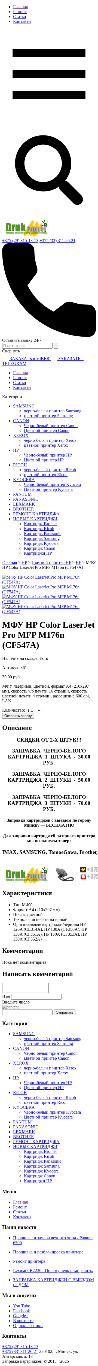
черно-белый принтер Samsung (52, 411)
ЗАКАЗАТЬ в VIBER (30, 358)
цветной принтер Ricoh (46, 474)
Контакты (22, 21)
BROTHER (23, 509)
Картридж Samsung (42, 538)
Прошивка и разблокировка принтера (48, 1252)
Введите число (16, 1002)
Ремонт (20, 11)
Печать (19, 914)
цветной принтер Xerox (46, 445)
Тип (17, 904)
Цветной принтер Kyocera (48, 489)
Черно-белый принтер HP (48, 455)
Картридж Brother (40, 523)
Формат (20, 909)
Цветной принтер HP (44, 460)
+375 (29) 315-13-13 (20, 240)
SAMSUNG (24, 406)
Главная (20, 6)
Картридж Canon (39, 548)
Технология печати (31, 919)
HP (16, 450)
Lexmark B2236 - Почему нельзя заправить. (53, 1270)
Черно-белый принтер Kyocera (52, 484)
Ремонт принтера (29, 1261)
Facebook (21, 1310)
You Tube (21, 1306)
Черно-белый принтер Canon (51, 425)
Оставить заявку (18, 716)
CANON (21, 420)
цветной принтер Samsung (48, 415)
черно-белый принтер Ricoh (50, 469)
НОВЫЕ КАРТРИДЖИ (35, 518)
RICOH (20, 465)
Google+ (20, 1315)
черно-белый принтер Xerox (50, 440)
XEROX (21, 435)
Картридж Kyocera (41, 543)
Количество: (14, 710)
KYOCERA (24, 479)
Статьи (19, 16)
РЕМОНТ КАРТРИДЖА (36, 514)
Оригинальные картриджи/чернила (46, 924)
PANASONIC (25, 499)
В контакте (23, 1320)
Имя (6, 996)
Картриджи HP (38, 553)
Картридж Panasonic (42, 533)
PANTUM (22, 494)
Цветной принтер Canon (46, 430)
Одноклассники (28, 1325)
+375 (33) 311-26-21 (57, 240)
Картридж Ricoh (39, 528)
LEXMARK (24, 504)
